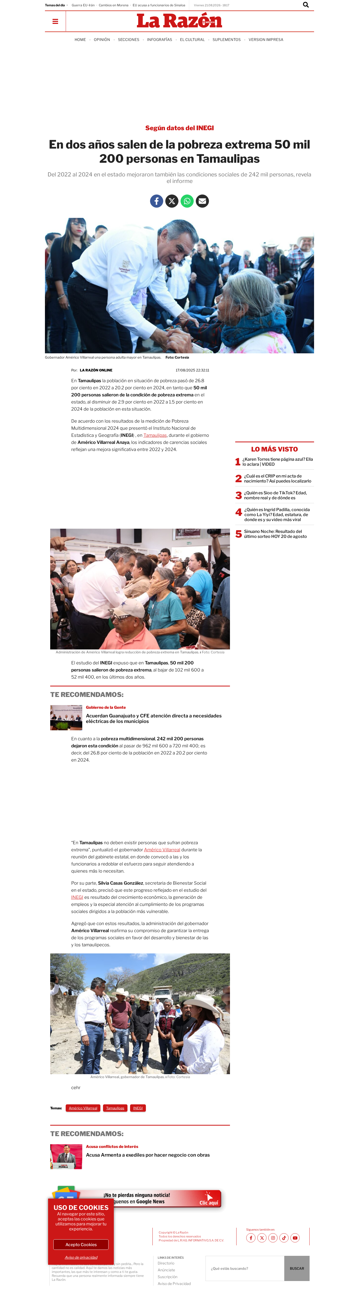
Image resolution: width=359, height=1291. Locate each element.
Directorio (166, 1263)
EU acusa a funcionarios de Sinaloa (159, 5)
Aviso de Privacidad (174, 1283)
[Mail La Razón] (202, 201)
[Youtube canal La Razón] (295, 1237)
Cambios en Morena (114, 5)
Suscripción (167, 1276)
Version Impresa (266, 39)
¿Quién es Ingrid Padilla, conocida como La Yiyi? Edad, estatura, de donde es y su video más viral (277, 514)
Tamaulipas (155, 435)
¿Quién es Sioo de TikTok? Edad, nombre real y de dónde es (275, 495)
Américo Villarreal (162, 849)
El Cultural (192, 39)
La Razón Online (96, 370)
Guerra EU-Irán (83, 5)
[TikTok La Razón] (284, 1237)
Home (80, 39)
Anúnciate (166, 1270)
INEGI (77, 897)
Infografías (159, 39)
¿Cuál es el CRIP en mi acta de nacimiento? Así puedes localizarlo (277, 479)
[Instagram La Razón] (273, 1237)
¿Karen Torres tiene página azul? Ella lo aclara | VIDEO (278, 462)
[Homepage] (179, 20)
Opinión (102, 39)
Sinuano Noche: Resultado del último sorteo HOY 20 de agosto (275, 534)
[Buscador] (306, 5)
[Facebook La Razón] (156, 201)
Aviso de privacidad (81, 1257)
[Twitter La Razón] (171, 201)
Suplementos (227, 39)
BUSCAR (297, 1268)
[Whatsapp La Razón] (187, 201)
